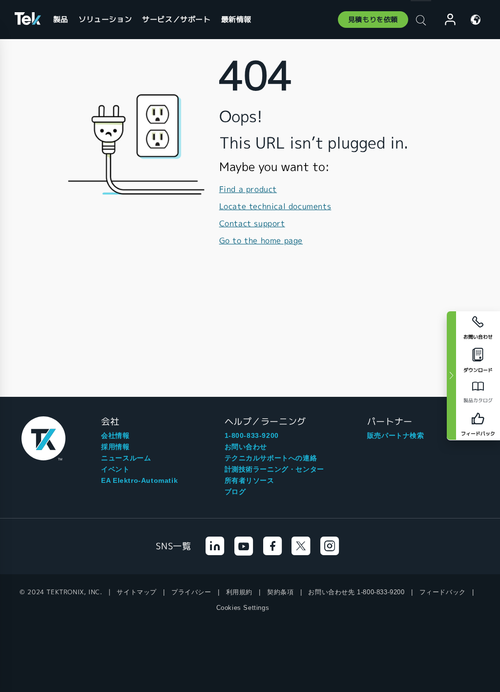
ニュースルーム (126, 458)
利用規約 (239, 592)
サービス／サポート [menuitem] (176, 19)
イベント (115, 469)
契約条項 (280, 592)
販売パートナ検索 (395, 435)
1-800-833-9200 (252, 435)
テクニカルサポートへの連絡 (271, 458)
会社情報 (115, 435)
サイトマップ (137, 592)
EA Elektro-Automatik (139, 480)
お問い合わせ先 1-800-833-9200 (356, 592)
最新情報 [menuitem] (236, 19)
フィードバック (442, 592)
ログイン (446, 20)
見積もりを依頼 (373, 19)
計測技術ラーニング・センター (274, 469)
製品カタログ (478, 400)
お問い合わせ (246, 447)
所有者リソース (249, 480)
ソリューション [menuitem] (105, 19)
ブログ (235, 492)
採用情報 (115, 447)
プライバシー (191, 592)
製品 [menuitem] (60, 19)
